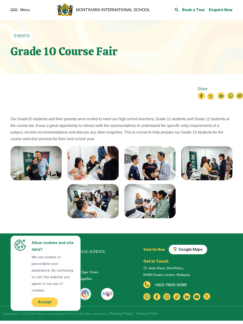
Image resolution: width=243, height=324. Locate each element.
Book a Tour (193, 10)
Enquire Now (221, 10)
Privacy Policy (121, 313)
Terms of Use (147, 313)
